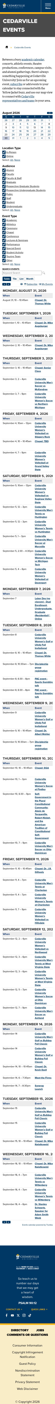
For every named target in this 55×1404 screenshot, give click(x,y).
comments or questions (27, 1334)
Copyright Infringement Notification (27, 1354)
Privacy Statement (27, 1382)
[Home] (7, 47)
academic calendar (33, 60)
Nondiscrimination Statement (27, 1372)
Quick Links (38, 1309)
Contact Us (13, 1309)
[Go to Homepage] (14, 7)
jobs (40, 1330)
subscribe (16, 84)
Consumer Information (27, 1345)
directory (20, 1330)
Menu (48, 8)
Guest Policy (27, 1363)
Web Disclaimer (27, 1389)
